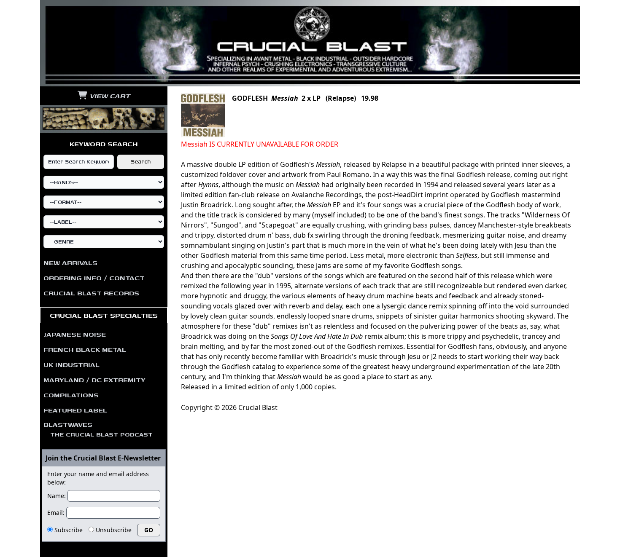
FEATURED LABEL (75, 410)
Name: (56, 496)
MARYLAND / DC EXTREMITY (94, 380)
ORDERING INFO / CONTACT (94, 278)
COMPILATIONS (71, 395)
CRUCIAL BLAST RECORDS (91, 293)
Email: (56, 513)
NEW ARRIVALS (70, 262)
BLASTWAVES (98, 429)
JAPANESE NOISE (74, 334)
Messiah (284, 98)
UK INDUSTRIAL (71, 364)
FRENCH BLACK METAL (84, 349)
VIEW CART (108, 96)
